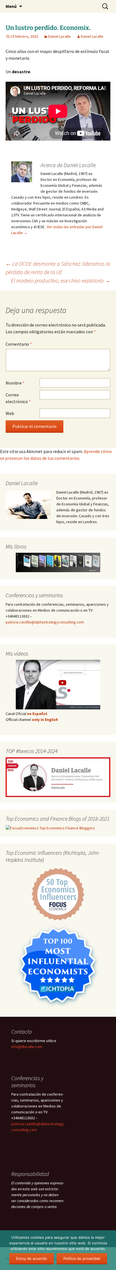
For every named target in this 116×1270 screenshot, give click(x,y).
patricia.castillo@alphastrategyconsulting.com (45, 622)
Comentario (19, 344)
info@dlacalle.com (26, 1046)
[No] (109, 1250)
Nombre (15, 383)
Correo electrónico (18, 398)
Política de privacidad (81, 1258)
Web (10, 413)
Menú (11, 6)
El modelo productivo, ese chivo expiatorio (60, 280)
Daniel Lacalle (59, 36)
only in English (44, 719)
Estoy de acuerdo (31, 1258)
